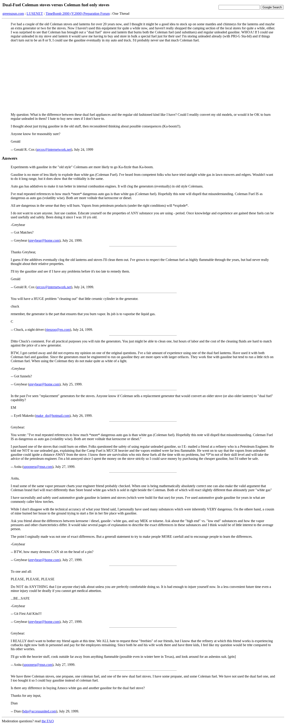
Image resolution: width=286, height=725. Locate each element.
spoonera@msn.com (37, 467)
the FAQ (48, 721)
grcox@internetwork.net (54, 149)
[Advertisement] (143, 77)
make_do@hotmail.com (52, 415)
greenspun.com (13, 13)
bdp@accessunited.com (39, 711)
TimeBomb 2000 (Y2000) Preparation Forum (78, 13)
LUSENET (35, 13)
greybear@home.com (44, 240)
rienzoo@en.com (58, 329)
